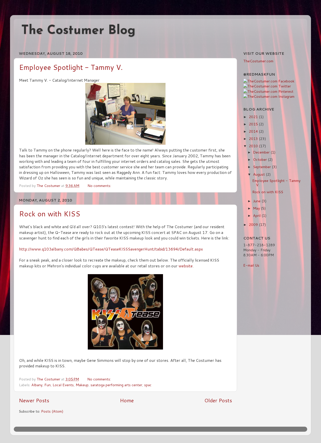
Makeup (82, 384)
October (260, 159)
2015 (254, 124)
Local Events (63, 384)
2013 (254, 138)
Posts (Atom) (52, 411)
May (257, 208)
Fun (47, 384)
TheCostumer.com (258, 61)
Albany (36, 384)
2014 (254, 131)
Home (127, 400)
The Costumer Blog (78, 30)
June (257, 201)
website (186, 266)
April (257, 215)
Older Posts (218, 400)
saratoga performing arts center (116, 384)
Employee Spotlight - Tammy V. (71, 67)
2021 (254, 116)
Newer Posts (34, 400)
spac (147, 384)
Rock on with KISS (49, 214)
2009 (254, 224)
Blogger (202, 429)
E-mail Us (251, 265)
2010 (254, 146)
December (262, 152)
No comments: (100, 185)
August (259, 174)
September (262, 166)
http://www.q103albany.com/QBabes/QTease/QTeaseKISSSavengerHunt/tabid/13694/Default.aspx (111, 249)
